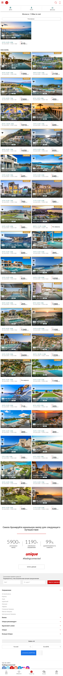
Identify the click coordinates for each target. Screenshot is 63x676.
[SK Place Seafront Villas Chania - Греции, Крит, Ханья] (16, 368)
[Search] (56, 2)
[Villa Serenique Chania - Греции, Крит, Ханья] (47, 265)
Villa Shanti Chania (42, 322)
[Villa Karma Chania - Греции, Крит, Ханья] (47, 163)
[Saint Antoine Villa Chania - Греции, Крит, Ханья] (16, 240)
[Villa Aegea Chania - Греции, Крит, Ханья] (16, 419)
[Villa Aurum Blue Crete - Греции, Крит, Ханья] (47, 496)
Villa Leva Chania (41, 450)
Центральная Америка (9, 614)
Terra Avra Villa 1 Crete (40, 475)
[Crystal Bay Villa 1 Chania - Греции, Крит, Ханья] (16, 470)
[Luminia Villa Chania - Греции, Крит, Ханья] (16, 445)
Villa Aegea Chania (11, 424)
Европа (4, 596)
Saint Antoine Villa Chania (13, 245)
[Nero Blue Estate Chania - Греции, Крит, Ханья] (16, 86)
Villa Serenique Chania (43, 271)
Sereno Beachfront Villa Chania (15, 219)
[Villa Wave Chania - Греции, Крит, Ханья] (16, 393)
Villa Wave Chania (10, 398)
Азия (3, 599)
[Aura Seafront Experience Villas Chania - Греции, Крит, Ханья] (47, 214)
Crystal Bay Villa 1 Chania (13, 475)
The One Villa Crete (11, 66)
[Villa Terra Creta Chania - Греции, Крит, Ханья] (16, 342)
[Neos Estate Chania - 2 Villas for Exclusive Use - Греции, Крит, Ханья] (16, 112)
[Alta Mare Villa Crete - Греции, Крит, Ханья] (16, 265)
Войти (31, 641)
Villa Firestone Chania (43, 143)
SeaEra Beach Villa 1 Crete (44, 398)
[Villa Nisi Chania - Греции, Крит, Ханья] (16, 163)
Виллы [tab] (4, 617)
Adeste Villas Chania (42, 347)
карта (13, 37)
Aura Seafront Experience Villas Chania (45, 219)
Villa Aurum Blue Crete (43, 501)
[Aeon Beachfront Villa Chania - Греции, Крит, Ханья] (47, 86)
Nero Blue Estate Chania (13, 91)
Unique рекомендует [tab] (9, 621)
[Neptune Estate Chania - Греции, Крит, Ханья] (16, 317)
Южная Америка (7, 611)
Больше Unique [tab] (7, 634)
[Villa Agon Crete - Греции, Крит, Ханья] (16, 138)
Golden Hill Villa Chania (12, 35)
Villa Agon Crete (7, 143)
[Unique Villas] (6, 2)
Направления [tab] (6, 590)
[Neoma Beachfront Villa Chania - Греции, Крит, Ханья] (16, 291)
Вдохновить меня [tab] (8, 626)
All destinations (6, 594)
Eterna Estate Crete (11, 501)
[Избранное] (2, 26)
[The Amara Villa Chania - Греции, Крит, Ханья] (47, 189)
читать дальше (31, 567)
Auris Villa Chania (41, 245)
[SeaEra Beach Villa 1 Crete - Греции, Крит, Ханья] (47, 393)
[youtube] (15, 668)
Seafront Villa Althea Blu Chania (46, 424)
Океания (4, 604)
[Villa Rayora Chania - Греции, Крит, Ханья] (47, 291)
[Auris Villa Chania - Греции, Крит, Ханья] (47, 240)
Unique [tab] (4, 630)
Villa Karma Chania (42, 168)
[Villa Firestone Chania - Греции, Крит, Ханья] (47, 138)
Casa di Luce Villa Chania (13, 194)
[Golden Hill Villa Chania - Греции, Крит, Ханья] (16, 30)
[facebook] (3, 668)
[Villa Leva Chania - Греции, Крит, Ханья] (47, 445)
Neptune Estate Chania (9, 322)
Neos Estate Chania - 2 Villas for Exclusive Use (20, 117)
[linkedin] (19, 668)
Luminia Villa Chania (11, 450)
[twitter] (7, 668)
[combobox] (31, 19)
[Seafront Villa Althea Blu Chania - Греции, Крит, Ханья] (47, 419)
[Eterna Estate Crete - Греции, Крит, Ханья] (16, 496)
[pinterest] (11, 668)
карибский (5, 601)
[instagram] (27, 668)
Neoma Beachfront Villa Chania (15, 296)
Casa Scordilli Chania (43, 373)
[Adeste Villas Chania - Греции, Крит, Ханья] (47, 342)
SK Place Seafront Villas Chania (15, 373)
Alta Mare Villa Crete (11, 271)
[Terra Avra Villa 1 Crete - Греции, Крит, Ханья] (47, 470)
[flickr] (23, 667)
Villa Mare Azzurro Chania (44, 117)
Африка (4, 606)
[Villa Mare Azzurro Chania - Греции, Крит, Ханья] (47, 112)
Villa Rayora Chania (42, 296)
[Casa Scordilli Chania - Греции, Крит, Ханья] (47, 368)
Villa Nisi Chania (10, 168)
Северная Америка (8, 609)
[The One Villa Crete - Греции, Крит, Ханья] (16, 61)
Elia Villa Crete (40, 66)
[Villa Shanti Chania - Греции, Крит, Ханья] (47, 317)
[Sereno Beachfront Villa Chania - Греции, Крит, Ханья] (16, 214)
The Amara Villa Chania (43, 194)
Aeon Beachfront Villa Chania (45, 91)
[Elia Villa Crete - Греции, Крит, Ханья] (47, 61)
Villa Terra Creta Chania (12, 347)
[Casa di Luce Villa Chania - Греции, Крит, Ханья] (16, 189)
